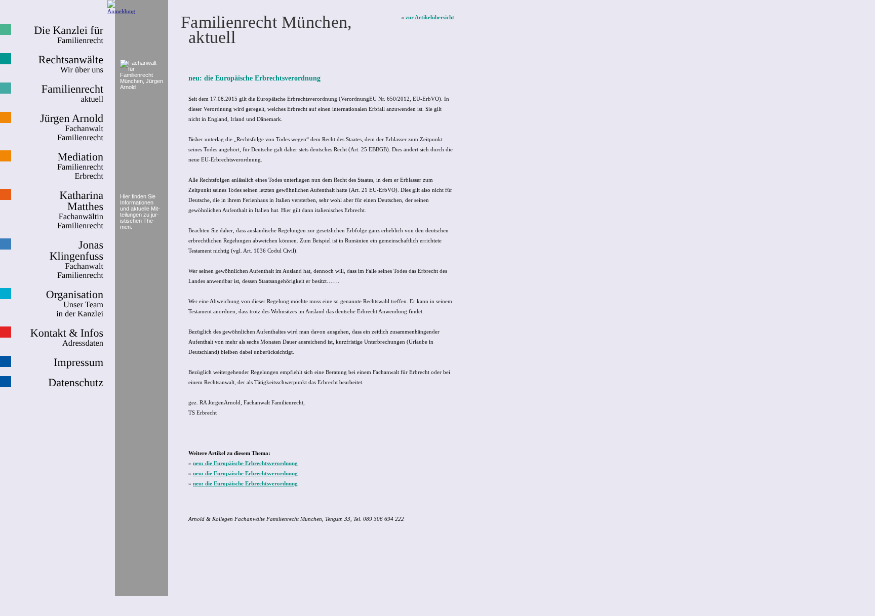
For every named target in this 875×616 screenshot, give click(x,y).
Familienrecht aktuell (72, 94)
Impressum (78, 362)
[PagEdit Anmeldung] (121, 11)
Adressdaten (66, 337)
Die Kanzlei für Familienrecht (68, 35)
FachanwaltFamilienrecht (71, 127)
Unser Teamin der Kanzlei (74, 303)
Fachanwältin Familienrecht (80, 210)
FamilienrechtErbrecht (80, 166)
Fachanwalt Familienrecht (76, 259)
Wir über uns (70, 64)
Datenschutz (75, 382)
